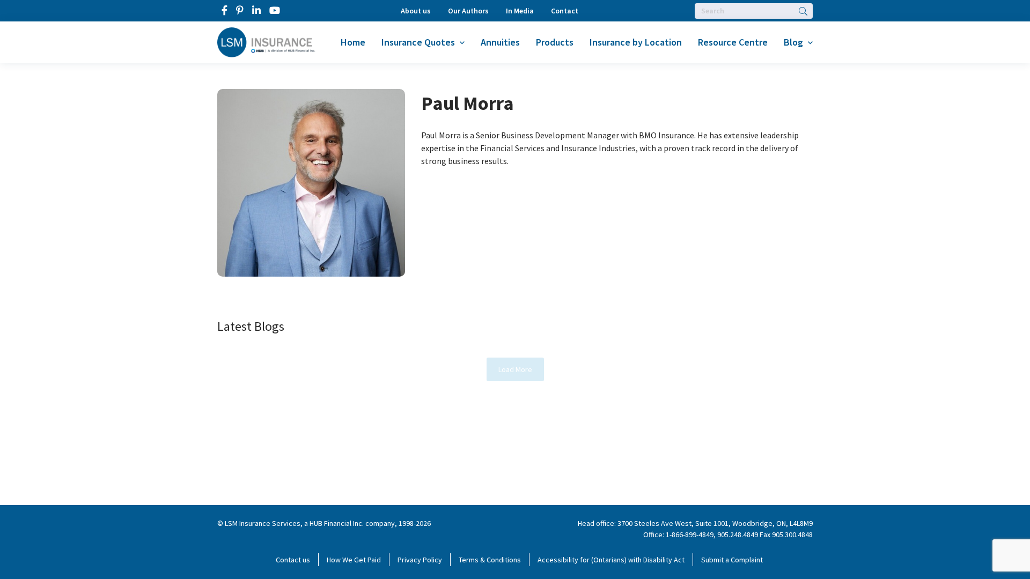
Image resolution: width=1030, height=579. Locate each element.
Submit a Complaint (732, 560)
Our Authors (468, 11)
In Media (520, 11)
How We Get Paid (354, 560)
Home (353, 42)
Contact (564, 11)
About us (416, 11)
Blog (793, 42)
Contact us (293, 560)
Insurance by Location (636, 42)
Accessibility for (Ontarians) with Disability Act (611, 560)
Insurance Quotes (418, 42)
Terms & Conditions (490, 560)
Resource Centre (733, 42)
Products (554, 42)
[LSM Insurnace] (266, 41)
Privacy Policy (420, 560)
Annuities (500, 42)
